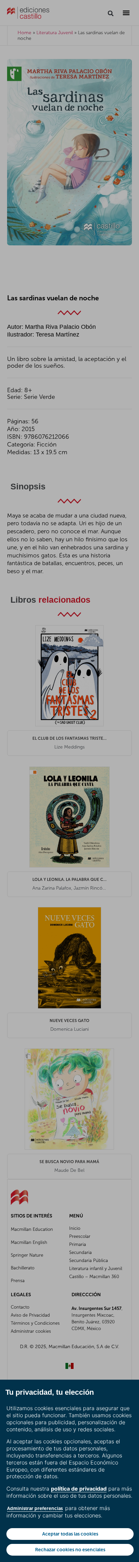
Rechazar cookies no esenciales (70, 1549)
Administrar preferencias (35, 1508)
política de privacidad (79, 1488)
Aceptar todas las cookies (70, 1534)
